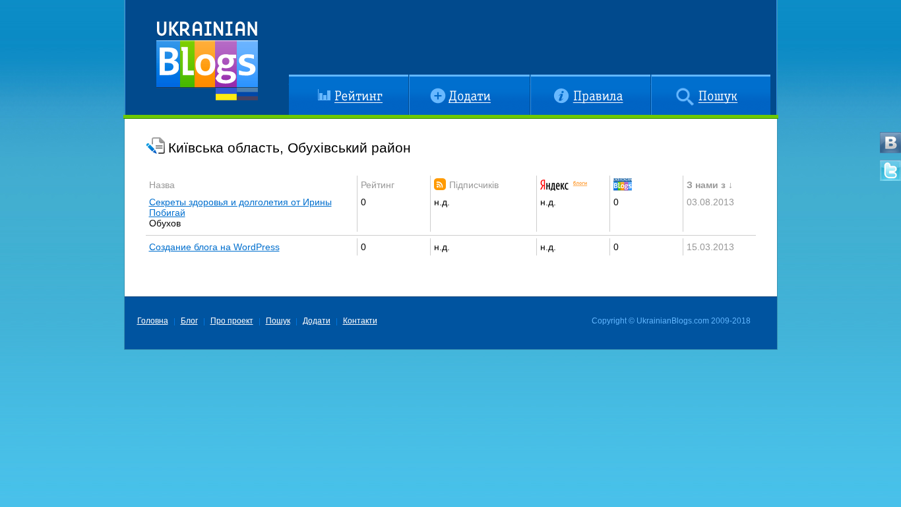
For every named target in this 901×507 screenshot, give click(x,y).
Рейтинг (306, 80)
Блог (189, 320)
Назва (162, 185)
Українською (226, 94)
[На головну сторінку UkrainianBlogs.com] (207, 55)
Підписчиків (474, 185)
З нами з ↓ (710, 185)
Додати (424, 80)
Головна (152, 320)
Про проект (231, 320)
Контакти (360, 320)
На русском (247, 94)
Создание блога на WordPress (214, 247)
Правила (549, 80)
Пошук (665, 80)
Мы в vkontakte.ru (890, 142)
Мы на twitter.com (890, 170)
